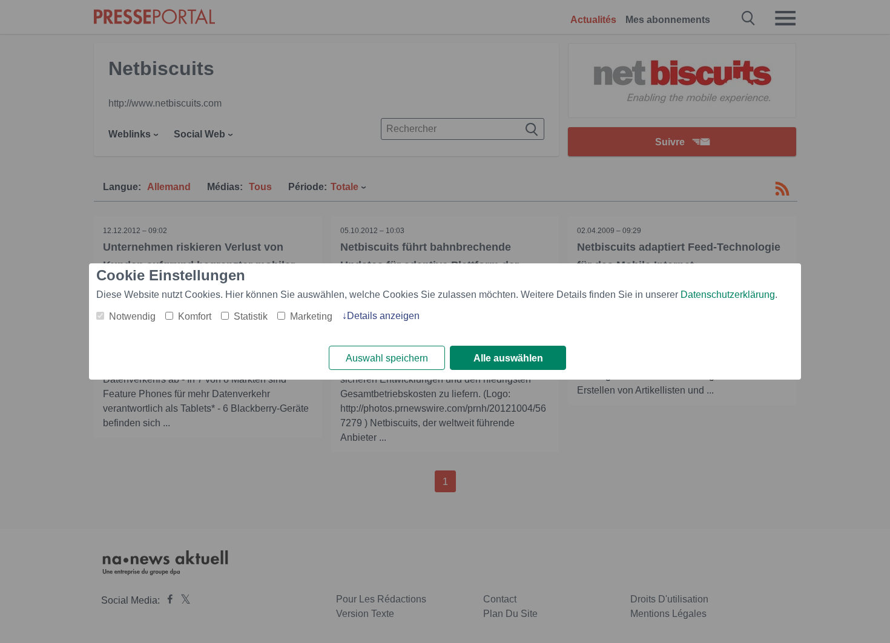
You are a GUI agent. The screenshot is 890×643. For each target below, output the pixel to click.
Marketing (311, 316)
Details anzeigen (383, 316)
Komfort (194, 316)
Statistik (251, 316)
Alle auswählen (508, 358)
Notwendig (132, 316)
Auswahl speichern (387, 358)
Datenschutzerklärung (728, 294)
